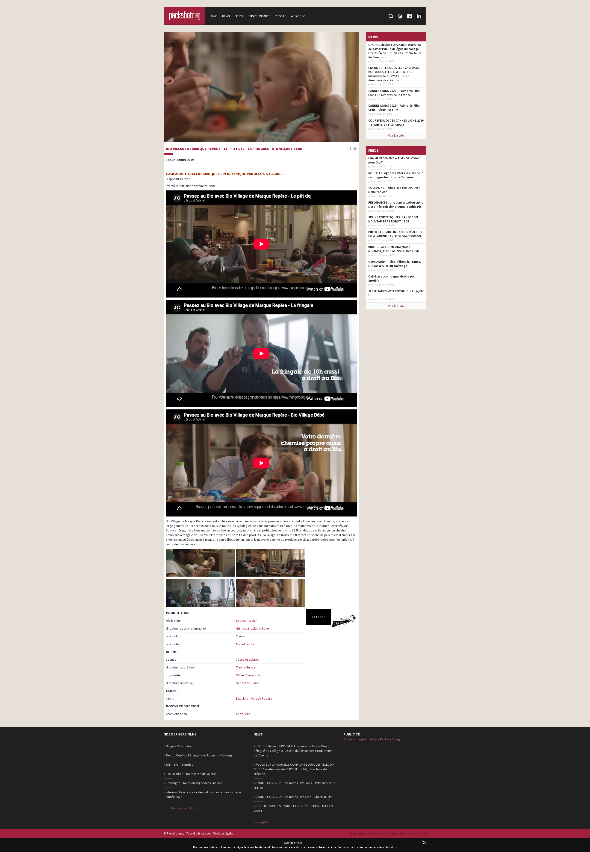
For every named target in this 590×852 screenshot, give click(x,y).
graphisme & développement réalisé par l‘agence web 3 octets (388, 833)
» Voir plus (261, 822)
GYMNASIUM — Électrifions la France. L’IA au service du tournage (394, 264)
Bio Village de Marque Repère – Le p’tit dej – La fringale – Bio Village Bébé (234, 149)
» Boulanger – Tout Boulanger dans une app (193, 783)
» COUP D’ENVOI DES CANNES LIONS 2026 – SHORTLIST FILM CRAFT (293, 808)
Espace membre (259, 16)
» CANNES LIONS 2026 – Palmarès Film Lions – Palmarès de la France (294, 785)
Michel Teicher (246, 644)
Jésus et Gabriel (247, 659)
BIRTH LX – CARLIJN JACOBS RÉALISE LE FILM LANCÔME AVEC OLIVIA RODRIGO (396, 234)
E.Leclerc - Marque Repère (254, 698)
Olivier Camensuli (248, 675)
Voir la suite (396, 135)
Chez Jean (243, 714)
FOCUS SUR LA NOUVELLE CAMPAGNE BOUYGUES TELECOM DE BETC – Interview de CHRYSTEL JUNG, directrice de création (394, 74)
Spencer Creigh (246, 621)
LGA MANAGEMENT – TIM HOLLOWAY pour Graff (393, 160)
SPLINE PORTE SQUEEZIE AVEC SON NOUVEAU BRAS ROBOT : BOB (393, 219)
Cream (240, 636)
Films (214, 16)
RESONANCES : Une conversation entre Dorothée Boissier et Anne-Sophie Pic (395, 204)
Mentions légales (223, 833)
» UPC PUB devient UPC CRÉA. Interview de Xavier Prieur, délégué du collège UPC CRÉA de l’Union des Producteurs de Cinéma (293, 750)
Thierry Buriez (245, 667)
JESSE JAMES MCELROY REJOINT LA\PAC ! (396, 293)
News (226, 16)
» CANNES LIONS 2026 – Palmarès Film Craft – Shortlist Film (293, 797)
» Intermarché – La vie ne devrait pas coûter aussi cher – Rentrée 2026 (202, 794)
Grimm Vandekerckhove (252, 628)
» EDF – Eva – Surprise (178, 764)
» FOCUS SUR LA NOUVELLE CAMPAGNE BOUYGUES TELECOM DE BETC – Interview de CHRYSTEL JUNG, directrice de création (294, 769)
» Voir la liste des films (180, 808)
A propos (298, 16)
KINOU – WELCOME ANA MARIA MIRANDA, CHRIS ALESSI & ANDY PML (393, 249)
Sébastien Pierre (247, 683)
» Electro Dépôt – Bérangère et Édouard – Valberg (198, 755)
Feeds (239, 16)
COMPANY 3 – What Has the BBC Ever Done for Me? (394, 190)
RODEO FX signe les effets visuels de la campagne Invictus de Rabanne (395, 175)
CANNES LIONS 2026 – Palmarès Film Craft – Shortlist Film (394, 107)
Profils (280, 16)
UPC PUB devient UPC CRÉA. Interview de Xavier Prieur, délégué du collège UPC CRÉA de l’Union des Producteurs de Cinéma (394, 51)
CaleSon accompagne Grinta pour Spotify (392, 278)
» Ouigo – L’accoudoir (178, 746)
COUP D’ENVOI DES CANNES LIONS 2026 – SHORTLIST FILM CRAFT (396, 122)
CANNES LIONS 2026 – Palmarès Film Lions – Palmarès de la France (394, 93)
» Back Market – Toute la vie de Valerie (190, 774)
